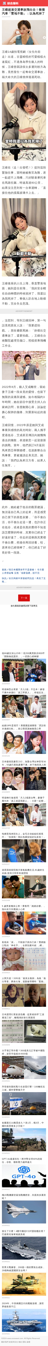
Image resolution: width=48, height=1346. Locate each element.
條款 (20, 1342)
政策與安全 (13, 1342)
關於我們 (4, 1342)
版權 (28, 1342)
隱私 (24, 1342)
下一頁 (24, 598)
